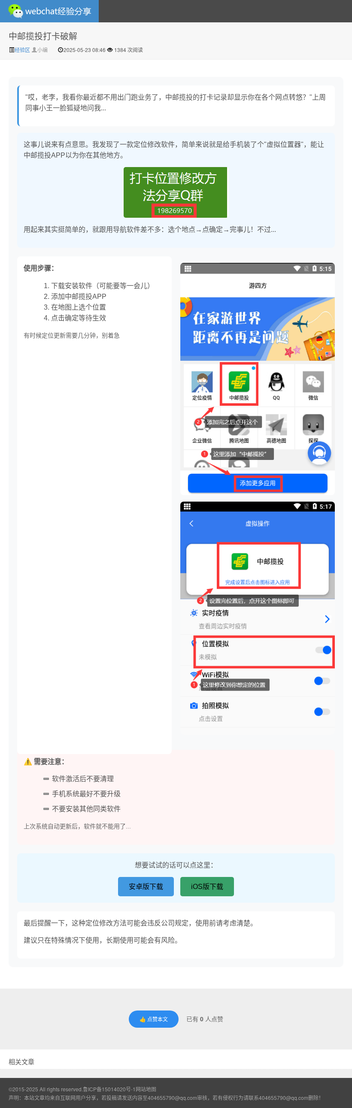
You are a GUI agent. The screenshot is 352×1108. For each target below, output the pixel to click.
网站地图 (146, 1089)
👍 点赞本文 (154, 1019)
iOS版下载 (207, 886)
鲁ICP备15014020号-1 (109, 1089)
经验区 (23, 49)
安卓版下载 (146, 886)
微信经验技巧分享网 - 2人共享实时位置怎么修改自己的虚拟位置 (49, 11)
